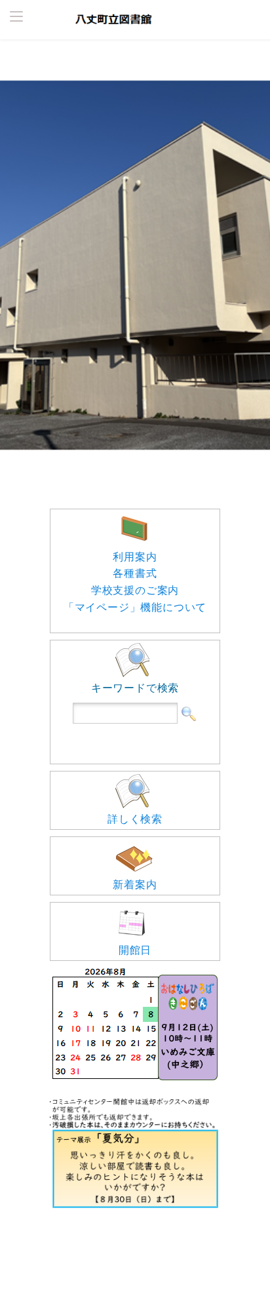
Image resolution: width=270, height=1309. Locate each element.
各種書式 (135, 573)
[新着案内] (135, 841)
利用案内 (135, 556)
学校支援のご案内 (135, 590)
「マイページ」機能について (135, 607)
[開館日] (135, 906)
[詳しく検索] (135, 775)
